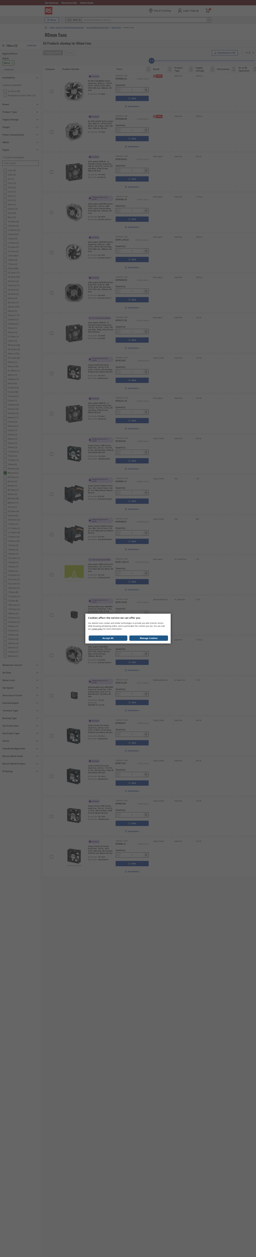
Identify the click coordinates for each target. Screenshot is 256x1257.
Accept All (108, 638)
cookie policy (97, 629)
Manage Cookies (148, 638)
